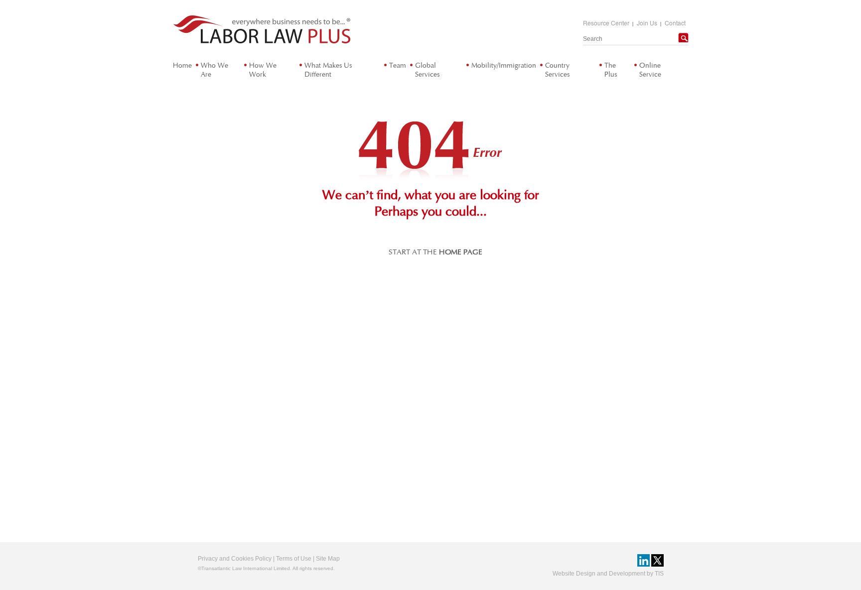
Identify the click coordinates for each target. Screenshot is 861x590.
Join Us (647, 22)
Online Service (650, 70)
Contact (675, 22)
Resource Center (606, 22)
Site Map (328, 558)
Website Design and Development (599, 573)
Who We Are (214, 70)
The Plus (610, 70)
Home (182, 65)
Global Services (427, 70)
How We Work (263, 70)
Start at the (435, 252)
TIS (659, 573)
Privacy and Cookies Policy (235, 558)
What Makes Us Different (328, 70)
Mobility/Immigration (503, 65)
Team (397, 65)
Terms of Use (293, 558)
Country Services (557, 70)
